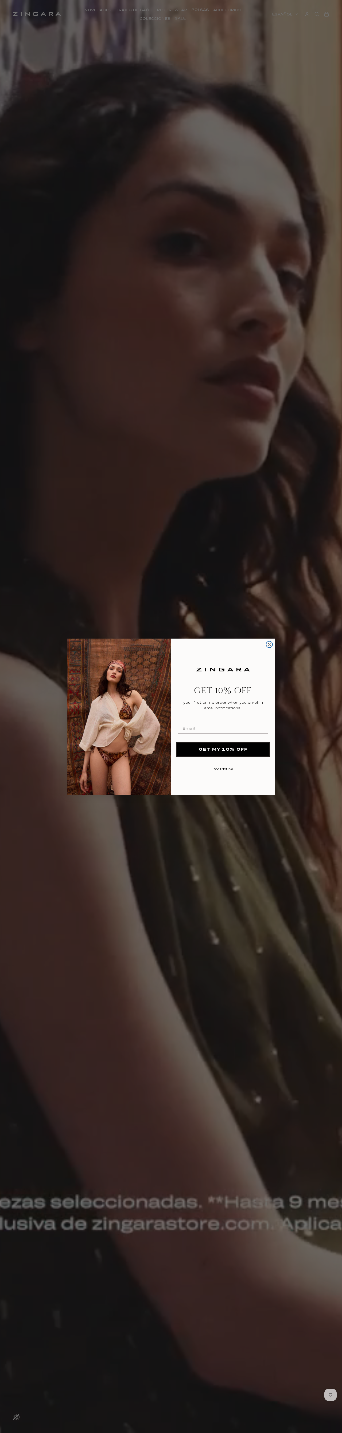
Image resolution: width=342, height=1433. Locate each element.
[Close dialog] (269, 644)
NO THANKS (223, 767)
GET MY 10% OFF (223, 749)
